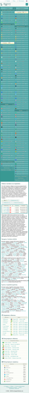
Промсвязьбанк (6, 137)
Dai (3, 49)
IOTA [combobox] (23, 65)
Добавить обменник (14, 388)
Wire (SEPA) (4, 279)
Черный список (18, 202)
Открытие (5, 129)
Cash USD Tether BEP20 (11, 352)
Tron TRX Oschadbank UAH (11, 356)
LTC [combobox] (9, 61)
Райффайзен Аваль (7, 141)
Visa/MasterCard (6, 155)
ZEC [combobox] (9, 102)
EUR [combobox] (9, 163)
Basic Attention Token (7, 30)
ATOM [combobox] (9, 46)
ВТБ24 (4, 157)
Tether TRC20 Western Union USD (13, 358)
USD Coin (5, 96)
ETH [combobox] (9, 55)
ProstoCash (5, 209)
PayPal (4, 18)
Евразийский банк (7, 114)
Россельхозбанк (6, 145)
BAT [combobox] (9, 30)
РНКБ (4, 143)
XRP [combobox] (9, 75)
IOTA (18, 65)
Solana (4, 79)
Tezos (4, 85)
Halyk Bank (5, 120)
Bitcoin (4, 34)
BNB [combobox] (9, 32)
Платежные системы (12, 387)
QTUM (4, 73)
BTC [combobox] (9, 34)
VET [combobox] (9, 98)
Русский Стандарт (7, 147)
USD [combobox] (9, 14)
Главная (8, 0)
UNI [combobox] (9, 94)
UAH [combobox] (9, 106)
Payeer (4, 16)
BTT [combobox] (9, 40)
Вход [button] (14, 0)
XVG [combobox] (9, 100)
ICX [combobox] (9, 59)
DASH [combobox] (9, 51)
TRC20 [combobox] (9, 83)
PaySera (19, 18)
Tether (4, 83)
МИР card (5, 159)
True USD (5, 92)
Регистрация (21, 0)
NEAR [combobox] (9, 65)
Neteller (15, 242)
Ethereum (5, 55)
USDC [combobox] (9, 96)
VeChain (5, 98)
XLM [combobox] (9, 81)
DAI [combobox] (9, 48)
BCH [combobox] (9, 36)
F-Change (5, 329)
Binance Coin (6, 32)
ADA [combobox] (9, 42)
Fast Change (6, 326)
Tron (4, 90)
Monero (4, 63)
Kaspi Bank (5, 124)
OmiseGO (5, 67)
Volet (4, 20)
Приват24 (5, 135)
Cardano (5, 43)
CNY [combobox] (9, 22)
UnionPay (19, 165)
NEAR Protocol (6, 65)
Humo (18, 131)
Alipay (4, 110)
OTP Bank (5, 133)
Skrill (21, 243)
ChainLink (5, 44)
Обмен (12, 386)
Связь (20, 387)
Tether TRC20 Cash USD (11, 342)
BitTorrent (5, 40)
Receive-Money (6, 331)
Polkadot (5, 69)
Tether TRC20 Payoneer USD (12, 349)
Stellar (4, 81)
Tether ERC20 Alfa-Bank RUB (12, 347)
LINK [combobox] (9, 44)
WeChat (4, 22)
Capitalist (5, 12)
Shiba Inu (5, 77)
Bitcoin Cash (5, 36)
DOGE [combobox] (9, 53)
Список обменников (19, 386)
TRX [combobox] (9, 90)
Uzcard (18, 168)
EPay (4, 14)
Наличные (5, 281)
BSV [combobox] (9, 38)
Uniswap (5, 94)
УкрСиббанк (5, 153)
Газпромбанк (6, 118)
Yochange (5, 212)
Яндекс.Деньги (22, 246)
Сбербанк (7, 273)
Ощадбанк (5, 131)
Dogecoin (5, 53)
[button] (8, 207)
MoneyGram (5, 163)
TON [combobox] (9, 87)
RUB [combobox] (9, 12)
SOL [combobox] (9, 79)
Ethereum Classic (6, 57)
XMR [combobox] (9, 63)
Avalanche (5, 28)
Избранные (7, 202)
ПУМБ (4, 139)
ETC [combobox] (9, 57)
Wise (18, 24)
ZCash (4, 102)
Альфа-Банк (5, 108)
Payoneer (18, 278)
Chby (4, 334)
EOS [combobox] (23, 57)
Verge (4, 100)
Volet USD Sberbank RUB (11, 351)
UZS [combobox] (23, 131)
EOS (18, 57)
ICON (4, 59)
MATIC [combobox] (9, 71)
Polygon (4, 71)
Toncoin (4, 88)
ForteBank (5, 116)
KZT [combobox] (9, 114)
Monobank (5, 126)
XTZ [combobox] (9, 85)
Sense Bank (5, 149)
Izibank (4, 122)
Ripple (4, 75)
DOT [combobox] (9, 69)
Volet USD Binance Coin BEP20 (20, 322)
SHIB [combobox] (9, 77)
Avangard (5, 112)
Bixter (4, 324)
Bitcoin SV (5, 38)
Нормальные (14, 200)
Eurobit (4, 333)
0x (3, 26)
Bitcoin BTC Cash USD (18, 321)
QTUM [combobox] (9, 73)
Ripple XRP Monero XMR (19, 319)
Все (5, 200)
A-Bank (4, 106)
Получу (17, 205)
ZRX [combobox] (9, 26)
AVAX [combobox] (9, 28)
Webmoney (18, 245)
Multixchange (6, 207)
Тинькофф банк (6, 151)
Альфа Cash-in (20, 114)
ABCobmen (5, 210)
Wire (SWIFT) (6, 165)
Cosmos (4, 46)
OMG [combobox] (9, 67)
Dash (4, 51)
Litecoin (4, 61)
